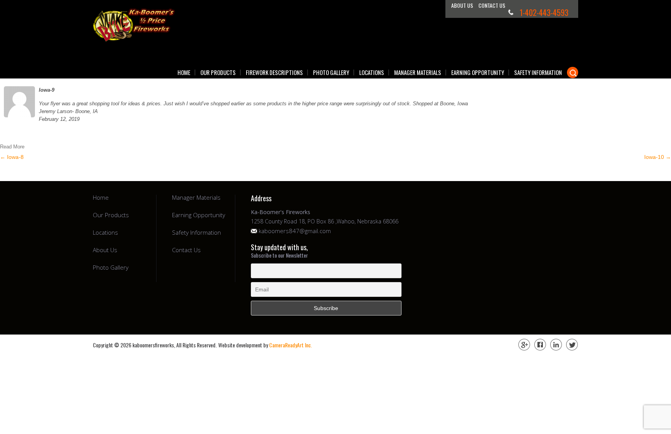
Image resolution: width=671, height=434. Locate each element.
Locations (371, 72)
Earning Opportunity (477, 72)
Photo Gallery (331, 72)
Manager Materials (417, 72)
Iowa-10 (657, 157)
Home (183, 72)
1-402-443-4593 (544, 12)
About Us (462, 5)
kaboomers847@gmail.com (295, 231)
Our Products (218, 72)
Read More (12, 147)
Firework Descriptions (274, 72)
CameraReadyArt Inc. (290, 345)
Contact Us (491, 5)
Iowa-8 (12, 157)
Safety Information (538, 72)
